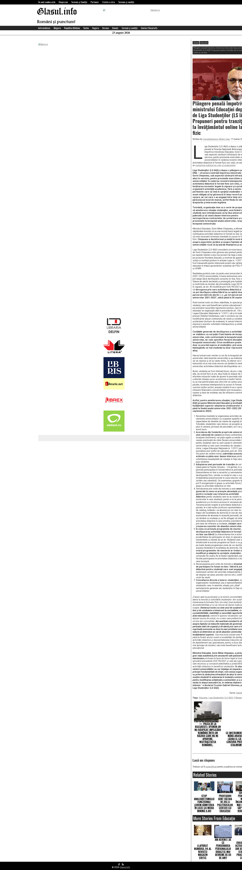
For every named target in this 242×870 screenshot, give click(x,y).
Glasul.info (57, 12)
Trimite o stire (108, 2)
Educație (204, 43)
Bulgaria (57, 28)
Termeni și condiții (126, 2)
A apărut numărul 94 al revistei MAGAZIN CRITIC (202, 851)
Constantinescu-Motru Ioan (216, 139)
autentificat (211, 766)
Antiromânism (44, 28)
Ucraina (105, 28)
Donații (115, 28)
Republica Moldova (72, 28)
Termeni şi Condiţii (79, 2)
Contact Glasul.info (149, 28)
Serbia (86, 28)
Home (195, 43)
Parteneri (95, 2)
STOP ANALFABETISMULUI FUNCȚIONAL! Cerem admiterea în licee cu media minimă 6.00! (204, 803)
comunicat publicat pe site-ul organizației (215, 165)
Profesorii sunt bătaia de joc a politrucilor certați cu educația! (225, 803)
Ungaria (95, 28)
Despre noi (63, 2)
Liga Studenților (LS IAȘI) (220, 697)
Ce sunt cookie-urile (46, 2)
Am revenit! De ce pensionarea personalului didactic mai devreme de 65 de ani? (223, 848)
